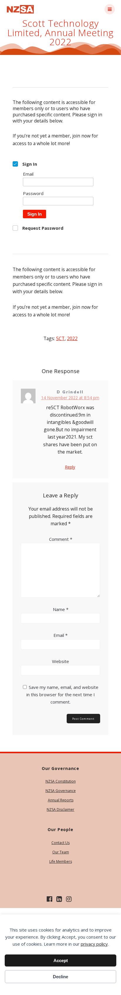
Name (60, 609)
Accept (60, 960)
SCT (60, 338)
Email (60, 635)
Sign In (34, 214)
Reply (70, 467)
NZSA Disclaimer (60, 809)
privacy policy (94, 944)
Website (60, 661)
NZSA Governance (61, 790)
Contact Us (60, 842)
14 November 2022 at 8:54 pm (70, 397)
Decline (60, 976)
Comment (60, 539)
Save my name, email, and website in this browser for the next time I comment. (62, 694)
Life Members (60, 861)
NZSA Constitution (61, 781)
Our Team (60, 852)
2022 (72, 338)
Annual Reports (60, 800)
